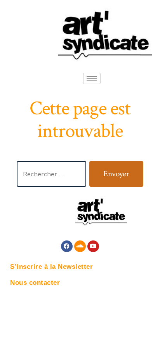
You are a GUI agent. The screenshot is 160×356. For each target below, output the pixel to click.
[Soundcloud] (80, 246)
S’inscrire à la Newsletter (51, 266)
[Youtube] (93, 246)
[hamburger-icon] (92, 78)
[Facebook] (67, 246)
